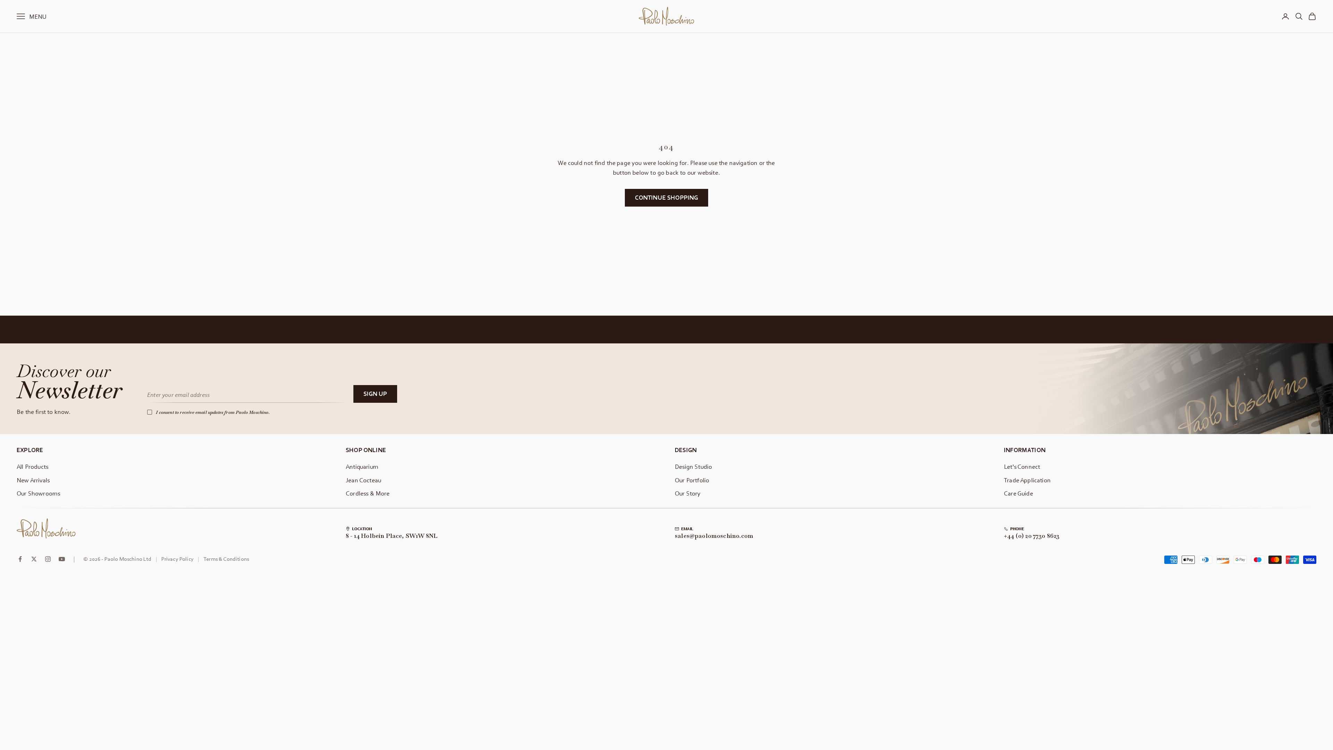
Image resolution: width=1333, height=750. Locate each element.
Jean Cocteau (363, 480)
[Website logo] (46, 528)
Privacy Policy (177, 558)
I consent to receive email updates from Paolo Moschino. (213, 412)
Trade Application (1027, 480)
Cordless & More (368, 493)
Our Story (688, 493)
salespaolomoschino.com (714, 536)
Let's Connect (1022, 466)
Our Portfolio (692, 480)
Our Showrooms (38, 493)
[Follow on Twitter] (34, 559)
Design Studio (693, 466)
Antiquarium (362, 466)
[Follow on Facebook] (20, 559)
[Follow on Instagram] (47, 559)
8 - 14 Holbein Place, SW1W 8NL (391, 536)
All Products (32, 466)
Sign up (375, 393)
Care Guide (1018, 493)
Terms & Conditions (226, 558)
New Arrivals (33, 480)
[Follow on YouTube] (61, 559)
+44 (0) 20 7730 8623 (1032, 536)
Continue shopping (666, 197)
